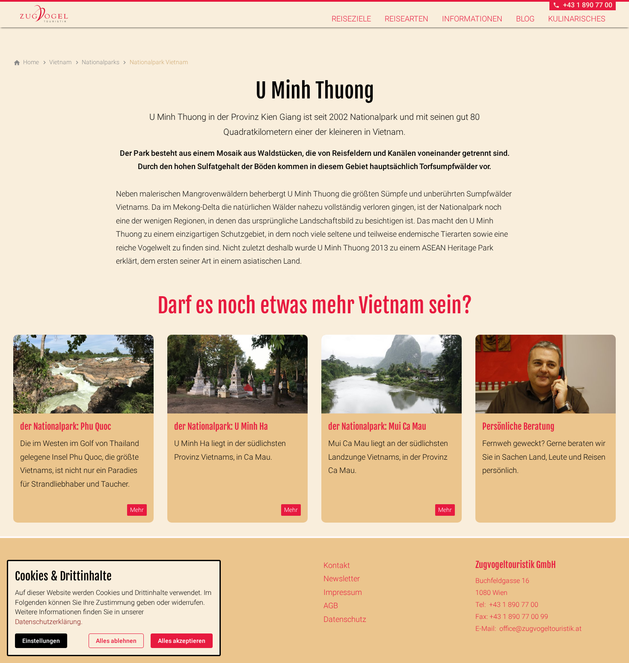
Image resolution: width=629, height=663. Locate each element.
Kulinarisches (576, 18)
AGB (330, 605)
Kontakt (336, 565)
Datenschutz (344, 619)
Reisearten (406, 18)
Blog (525, 18)
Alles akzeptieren (181, 640)
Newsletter (341, 578)
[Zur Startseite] (54, 13)
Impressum (342, 592)
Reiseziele (351, 18)
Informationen (472, 18)
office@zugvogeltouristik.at (540, 628)
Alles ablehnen (116, 640)
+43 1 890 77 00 (513, 605)
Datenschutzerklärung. (49, 622)
